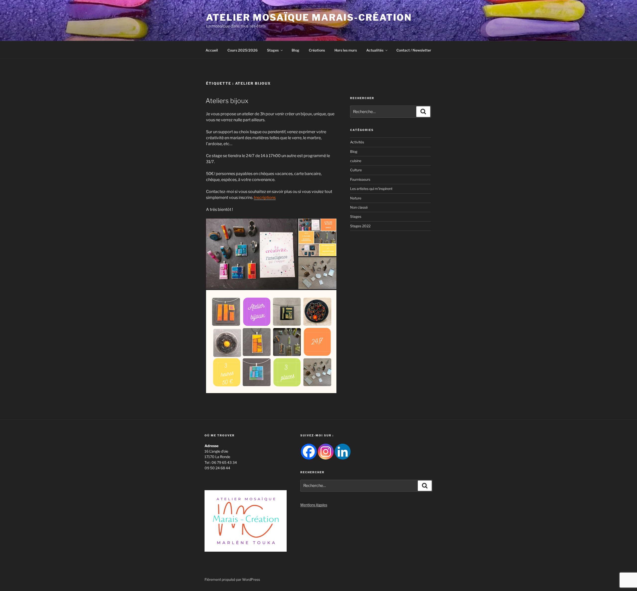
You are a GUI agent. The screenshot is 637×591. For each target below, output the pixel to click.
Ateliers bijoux (227, 101)
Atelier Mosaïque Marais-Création (309, 17)
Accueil (212, 50)
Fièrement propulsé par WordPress (232, 579)
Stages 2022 (360, 226)
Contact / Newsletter (413, 50)
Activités (357, 142)
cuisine (355, 161)
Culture (356, 170)
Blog (295, 50)
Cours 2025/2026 (242, 50)
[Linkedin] (343, 452)
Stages (273, 50)
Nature (355, 198)
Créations (317, 50)
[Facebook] (309, 452)
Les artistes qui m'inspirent (371, 188)
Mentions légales (313, 505)
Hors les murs (345, 50)
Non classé (359, 207)
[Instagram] (326, 452)
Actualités (374, 50)
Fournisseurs (360, 179)
